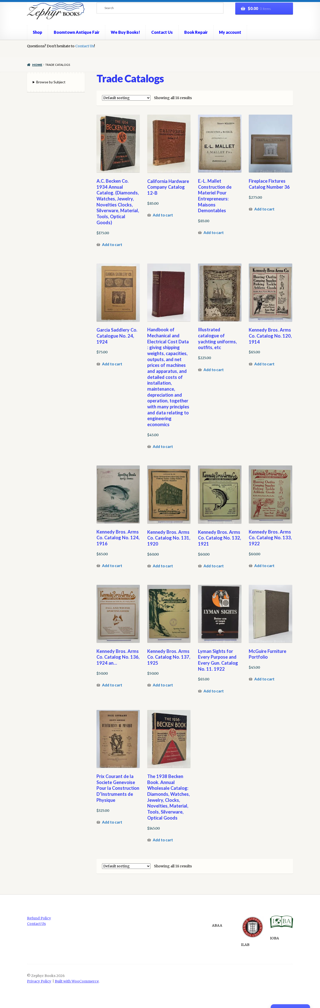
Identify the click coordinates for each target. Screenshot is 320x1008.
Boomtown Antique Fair (77, 32)
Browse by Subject (51, 82)
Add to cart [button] (112, 244)
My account (230, 32)
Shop (37, 32)
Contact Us (162, 32)
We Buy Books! (125, 32)
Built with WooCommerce (77, 981)
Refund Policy (39, 918)
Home (37, 65)
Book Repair (196, 32)
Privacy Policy (39, 981)
